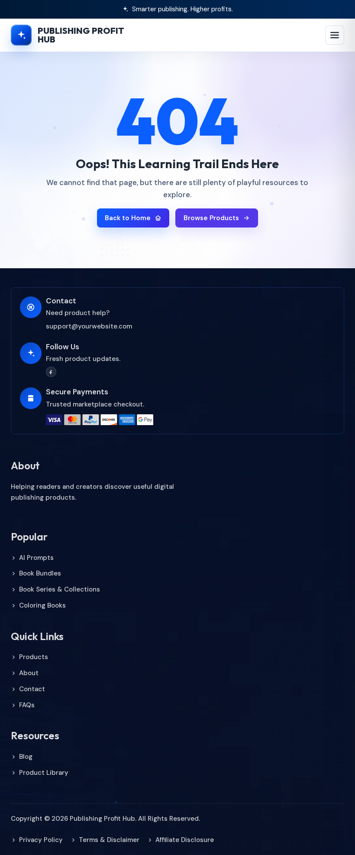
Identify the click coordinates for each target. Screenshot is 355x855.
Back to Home (128, 218)
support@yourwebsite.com (89, 326)
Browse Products (211, 218)
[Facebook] (51, 372)
